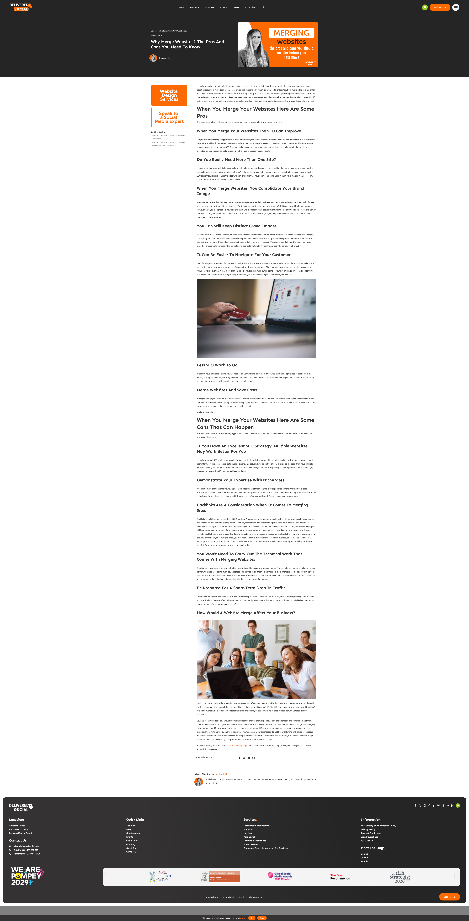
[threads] (443, 805)
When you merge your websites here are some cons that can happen (168, 144)
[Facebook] (239, 758)
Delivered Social (242, 897)
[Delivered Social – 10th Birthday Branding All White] (21, 804)
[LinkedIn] (248, 758)
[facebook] (415, 805)
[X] (244, 758)
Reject (262, 918)
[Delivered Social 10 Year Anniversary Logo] (22, 4)
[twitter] (420, 805)
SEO (174, 31)
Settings (242, 918)
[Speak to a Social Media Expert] (169, 107)
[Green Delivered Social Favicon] (425, 5)
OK (252, 918)
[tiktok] (434, 805)
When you (168, 137)
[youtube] (448, 805)
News (170, 31)
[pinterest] (429, 805)
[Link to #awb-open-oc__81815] (455, 7)
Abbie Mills (222, 774)
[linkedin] (452, 805)
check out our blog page (236, 745)
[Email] (253, 758)
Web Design (182, 31)
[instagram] (425, 805)
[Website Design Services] (169, 85)
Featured (163, 31)
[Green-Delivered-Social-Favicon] (458, 804)
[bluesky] (438, 805)
